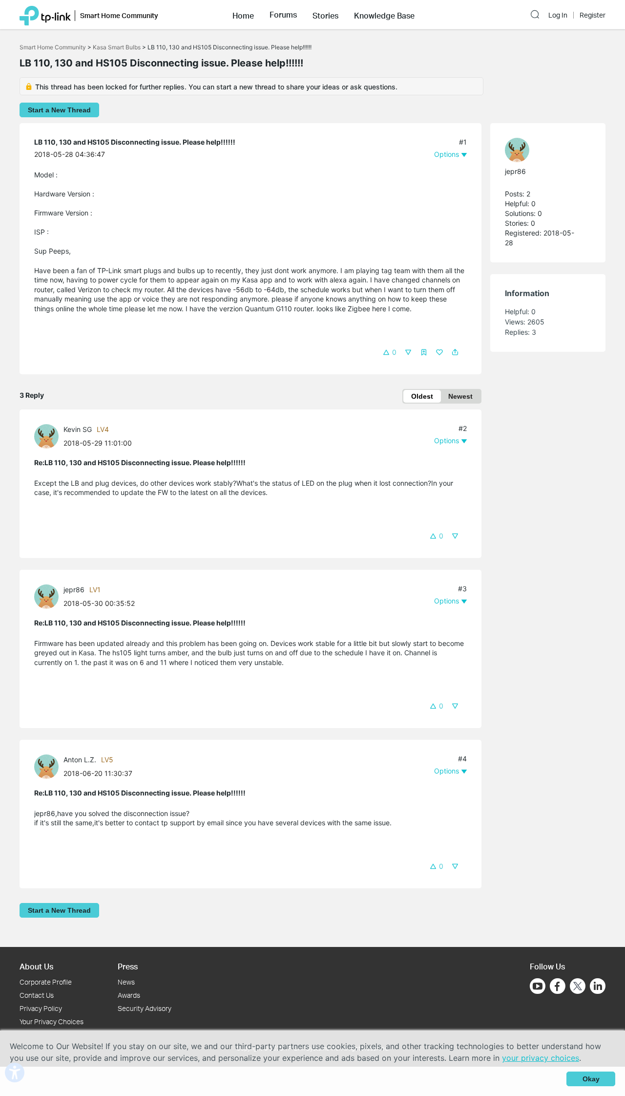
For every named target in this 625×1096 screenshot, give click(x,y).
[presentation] (46, 436)
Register (592, 15)
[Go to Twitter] (577, 987)
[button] (243, 14)
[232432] (48, 435)
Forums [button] (283, 15)
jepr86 (73, 589)
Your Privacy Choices (51, 1021)
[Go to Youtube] (537, 986)
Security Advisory (144, 1008)
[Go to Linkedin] (597, 986)
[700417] (48, 765)
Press (128, 966)
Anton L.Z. (79, 759)
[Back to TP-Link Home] (45, 15)
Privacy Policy (41, 1008)
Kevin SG (77, 429)
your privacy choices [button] (540, 1058)
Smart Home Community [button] (119, 15)
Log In (557, 15)
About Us (36, 966)
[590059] (48, 596)
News (126, 982)
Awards (129, 995)
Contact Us (37, 995)
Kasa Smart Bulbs (117, 47)
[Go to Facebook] (557, 986)
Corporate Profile (46, 982)
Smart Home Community (53, 47)
